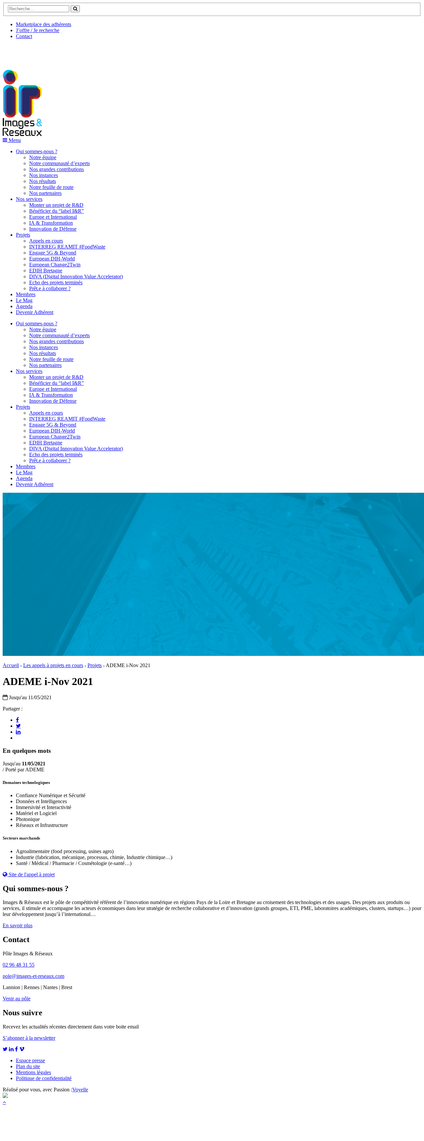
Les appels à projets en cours (53, 665)
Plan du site (28, 1066)
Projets (23, 235)
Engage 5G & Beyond (52, 252)
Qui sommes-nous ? (36, 151)
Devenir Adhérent (34, 312)
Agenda (24, 306)
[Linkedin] (18, 731)
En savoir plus (17, 925)
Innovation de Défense (53, 229)
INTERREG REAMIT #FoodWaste (67, 247)
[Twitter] (18, 725)
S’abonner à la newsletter (29, 1038)
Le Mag (24, 300)
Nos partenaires (45, 193)
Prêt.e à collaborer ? (50, 288)
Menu (14, 140)
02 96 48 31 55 (18, 965)
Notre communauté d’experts (59, 163)
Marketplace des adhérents (43, 24)
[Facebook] (17, 719)
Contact (24, 36)
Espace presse (30, 1060)
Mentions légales (33, 1072)
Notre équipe (42, 157)
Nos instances (43, 175)
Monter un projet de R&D (56, 205)
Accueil (11, 665)
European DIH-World (52, 258)
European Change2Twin (54, 264)
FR (51, 52)
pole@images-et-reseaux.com (33, 976)
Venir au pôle (16, 998)
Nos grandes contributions (56, 169)
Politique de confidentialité (44, 1078)
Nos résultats (42, 181)
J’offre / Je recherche (37, 30)
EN (27, 52)
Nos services (29, 199)
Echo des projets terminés (55, 282)
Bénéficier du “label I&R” (56, 211)
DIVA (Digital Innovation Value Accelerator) (76, 276)
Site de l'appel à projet (31, 874)
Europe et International (53, 217)
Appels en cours (46, 241)
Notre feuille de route (51, 187)
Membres (25, 294)
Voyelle (80, 1089)
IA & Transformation (51, 223)
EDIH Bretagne (45, 270)
